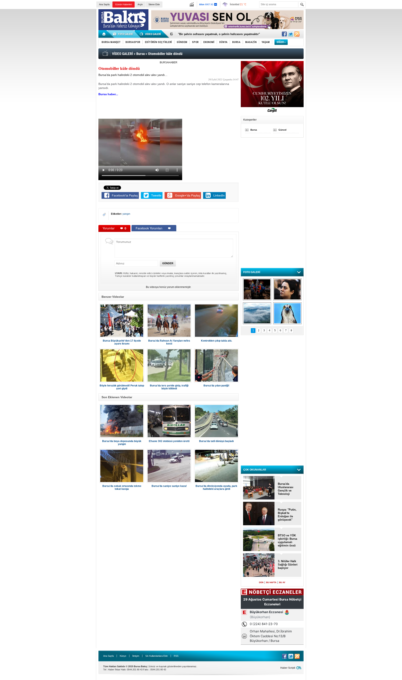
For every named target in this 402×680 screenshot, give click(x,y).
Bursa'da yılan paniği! (216, 385)
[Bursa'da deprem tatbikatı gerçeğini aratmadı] (257, 289)
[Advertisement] (355, 39)
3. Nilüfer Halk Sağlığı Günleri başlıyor (288, 564)
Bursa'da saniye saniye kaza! (169, 486)
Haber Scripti (287, 667)
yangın (126, 213)
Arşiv (140, 4)
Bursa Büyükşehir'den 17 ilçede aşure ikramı (122, 342)
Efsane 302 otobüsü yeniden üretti (169, 441)
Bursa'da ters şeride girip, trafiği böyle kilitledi (169, 387)
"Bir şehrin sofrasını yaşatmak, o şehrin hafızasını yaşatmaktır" (219, 34)
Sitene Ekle (154, 4)
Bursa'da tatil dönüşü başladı (216, 441)
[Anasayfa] (104, 34)
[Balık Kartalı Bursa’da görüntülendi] (287, 313)
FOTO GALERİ (251, 272)
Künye (123, 656)
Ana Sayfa (104, 4)
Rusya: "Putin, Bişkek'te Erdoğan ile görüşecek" (287, 514)
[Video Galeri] (150, 34)
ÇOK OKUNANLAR (254, 469)
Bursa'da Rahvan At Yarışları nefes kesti (169, 342)
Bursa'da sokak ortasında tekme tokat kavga (121, 487)
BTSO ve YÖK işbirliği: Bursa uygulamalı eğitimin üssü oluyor (287, 540)
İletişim (135, 656)
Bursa (253, 130)
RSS (176, 656)
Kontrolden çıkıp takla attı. (216, 340)
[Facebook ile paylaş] (284, 33)
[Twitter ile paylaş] (290, 33)
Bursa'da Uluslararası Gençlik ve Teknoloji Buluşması (285, 489)
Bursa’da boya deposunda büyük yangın (121, 443)
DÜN (261, 582)
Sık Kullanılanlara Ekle (156, 656)
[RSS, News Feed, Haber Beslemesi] (296, 33)
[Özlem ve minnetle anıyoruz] (287, 289)
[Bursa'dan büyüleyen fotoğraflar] (257, 313)
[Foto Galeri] (123, 34)
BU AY (282, 582)
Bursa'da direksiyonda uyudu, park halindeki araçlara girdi (216, 487)
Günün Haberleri (123, 4)
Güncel (282, 130)
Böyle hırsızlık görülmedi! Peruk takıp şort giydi (122, 387)
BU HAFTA (271, 582)
